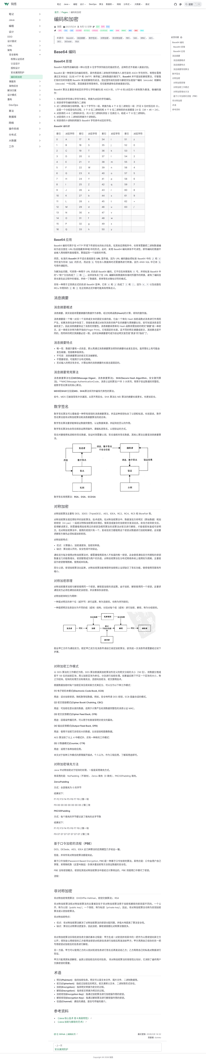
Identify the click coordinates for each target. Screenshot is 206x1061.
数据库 (108, 4)
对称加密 (176, 78)
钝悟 (59, 26)
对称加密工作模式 (181, 87)
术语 (174, 105)
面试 (147, 4)
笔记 (59, 4)
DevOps (93, 4)
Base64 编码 (178, 42)
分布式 (125, 4)
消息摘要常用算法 (181, 69)
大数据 (136, 4)
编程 (75, 4)
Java (65, 4)
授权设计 (15, 68)
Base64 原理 (179, 47)
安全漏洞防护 (17, 72)
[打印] (181, 37)
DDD (9, 36)
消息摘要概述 (179, 60)
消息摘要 (176, 56)
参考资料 (176, 109)
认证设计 (15, 63)
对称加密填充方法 (181, 91)
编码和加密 (16, 77)
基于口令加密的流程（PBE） (186, 96)
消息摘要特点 (179, 65)
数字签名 (176, 73)
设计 (81, 4)
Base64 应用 (179, 51)
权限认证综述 (17, 59)
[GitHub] (175, 4)
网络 (119, 4)
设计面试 (11, 41)
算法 (101, 4)
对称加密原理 (179, 82)
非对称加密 (177, 100)
